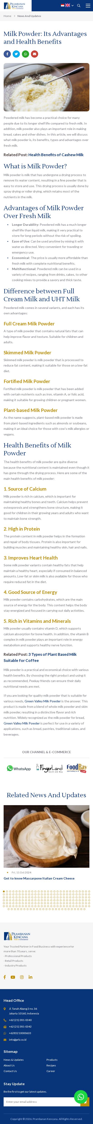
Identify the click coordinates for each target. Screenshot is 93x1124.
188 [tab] (69, 909)
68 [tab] (39, 897)
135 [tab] (73, 903)
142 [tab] (7, 906)
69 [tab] (42, 897)
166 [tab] (83, 906)
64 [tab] (26, 897)
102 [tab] (57, 900)
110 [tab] (83, 900)
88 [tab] (13, 900)
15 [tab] (48, 891)
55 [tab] (86, 894)
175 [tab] (27, 909)
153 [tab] (42, 906)
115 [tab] (10, 903)
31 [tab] (10, 894)
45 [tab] (54, 894)
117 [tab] (16, 903)
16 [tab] (51, 891)
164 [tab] (76, 906)
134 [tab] (70, 903)
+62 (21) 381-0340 (20, 1020)
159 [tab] (61, 906)
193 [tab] (84, 909)
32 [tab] (13, 894)
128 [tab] (51, 903)
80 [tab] (76, 897)
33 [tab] (16, 894)
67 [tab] (35, 897)
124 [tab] (39, 903)
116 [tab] (13, 903)
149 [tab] (29, 906)
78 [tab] (70, 897)
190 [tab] (75, 909)
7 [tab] (23, 891)
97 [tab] (42, 900)
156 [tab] (51, 906)
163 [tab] (73, 906)
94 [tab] (32, 900)
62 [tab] (20, 897)
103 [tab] (61, 900)
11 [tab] (35, 891)
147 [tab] (23, 906)
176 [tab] (31, 909)
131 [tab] (61, 903)
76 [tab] (64, 897)
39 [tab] (35, 894)
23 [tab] (73, 891)
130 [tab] (57, 903)
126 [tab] (45, 903)
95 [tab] (35, 900)
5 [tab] (16, 891)
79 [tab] (73, 897)
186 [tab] (62, 909)
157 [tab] (54, 906)
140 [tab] (89, 903)
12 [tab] (39, 891)
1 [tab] (4, 891)
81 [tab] (80, 897)
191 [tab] (78, 909)
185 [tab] (59, 909)
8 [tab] (26, 891)
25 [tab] (80, 891)
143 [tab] (10, 906)
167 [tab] (86, 906)
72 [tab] (51, 897)
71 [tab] (48, 897)
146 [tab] (20, 906)
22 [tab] (70, 891)
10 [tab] (32, 891)
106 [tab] (70, 900)
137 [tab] (80, 903)
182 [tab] (50, 909)
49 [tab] (67, 894)
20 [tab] (64, 891)
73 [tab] (54, 897)
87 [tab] (10, 900)
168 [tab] (89, 906)
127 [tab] (48, 903)
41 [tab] (42, 894)
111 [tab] (86, 900)
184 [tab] (56, 909)
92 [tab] (26, 900)
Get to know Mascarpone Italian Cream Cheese (39, 878)
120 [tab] (26, 903)
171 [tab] (15, 909)
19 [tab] (61, 891)
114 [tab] (7, 903)
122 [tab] (32, 903)
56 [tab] (89, 894)
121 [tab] (29, 903)
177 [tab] (34, 909)
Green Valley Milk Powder (43, 701)
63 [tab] (23, 897)
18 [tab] (57, 891)
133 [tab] (67, 903)
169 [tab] (8, 909)
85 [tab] (4, 900)
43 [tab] (48, 894)
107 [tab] (73, 900)
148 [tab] (26, 906)
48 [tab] (64, 894)
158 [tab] (57, 906)
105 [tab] (67, 900)
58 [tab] (7, 897)
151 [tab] (35, 906)
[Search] (78, 5)
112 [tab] (89, 900)
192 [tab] (81, 909)
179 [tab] (40, 909)
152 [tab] (39, 906)
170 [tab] (12, 909)
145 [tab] (16, 906)
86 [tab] (7, 900)
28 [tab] (89, 891)
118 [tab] (20, 903)
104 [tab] (64, 900)
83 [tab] (86, 897)
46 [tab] (57, 894)
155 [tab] (48, 906)
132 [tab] (64, 903)
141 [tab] (4, 906)
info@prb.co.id (17, 1039)
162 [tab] (70, 906)
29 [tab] (4, 894)
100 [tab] (51, 900)
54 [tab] (83, 894)
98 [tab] (45, 900)
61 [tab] (16, 897)
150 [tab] (32, 906)
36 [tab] (26, 894)
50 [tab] (70, 894)
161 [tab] (67, 906)
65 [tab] (29, 897)
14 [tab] (45, 891)
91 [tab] (23, 900)
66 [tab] (32, 897)
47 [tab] (61, 894)
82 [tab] (83, 897)
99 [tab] (48, 900)
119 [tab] (23, 903)
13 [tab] (42, 891)
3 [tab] (10, 891)
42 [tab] (45, 894)
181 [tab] (46, 909)
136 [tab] (76, 903)
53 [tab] (80, 894)
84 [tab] (89, 897)
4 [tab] (13, 891)
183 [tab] (53, 909)
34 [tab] (20, 894)
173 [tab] (21, 909)
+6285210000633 (20, 1033)
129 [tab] (54, 903)
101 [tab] (54, 900)
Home (7, 16)
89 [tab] (16, 900)
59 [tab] (10, 897)
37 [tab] (29, 894)
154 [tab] (45, 906)
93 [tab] (29, 900)
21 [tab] (67, 891)
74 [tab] (57, 897)
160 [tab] (64, 906)
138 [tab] (83, 903)
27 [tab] (86, 891)
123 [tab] (35, 903)
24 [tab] (76, 891)
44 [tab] (51, 894)
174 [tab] (24, 909)
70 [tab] (45, 897)
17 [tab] (54, 891)
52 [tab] (76, 894)
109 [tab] (80, 900)
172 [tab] (18, 909)
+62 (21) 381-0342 (20, 1026)
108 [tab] (76, 900)
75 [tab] (61, 897)
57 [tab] (4, 897)
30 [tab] (7, 894)
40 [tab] (39, 894)
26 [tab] (83, 891)
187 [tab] (65, 909)
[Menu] (88, 6)
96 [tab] (39, 900)
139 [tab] (86, 903)
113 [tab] (4, 903)
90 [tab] (20, 900)
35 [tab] (23, 894)
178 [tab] (37, 909)
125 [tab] (42, 903)
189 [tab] (72, 909)
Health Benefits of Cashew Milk (56, 154)
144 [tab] (13, 906)
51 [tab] (73, 894)
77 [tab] (67, 897)
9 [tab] (29, 891)
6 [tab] (20, 891)
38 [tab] (32, 894)
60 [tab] (13, 897)
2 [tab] (7, 891)
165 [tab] (80, 906)
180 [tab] (43, 909)
